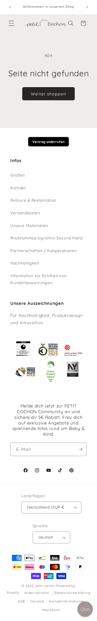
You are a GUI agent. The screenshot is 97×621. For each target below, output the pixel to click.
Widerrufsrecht (36, 593)
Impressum (51, 610)
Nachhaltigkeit (24, 263)
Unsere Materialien (29, 225)
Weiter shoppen (48, 93)
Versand (36, 601)
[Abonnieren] (80, 449)
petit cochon (45, 586)
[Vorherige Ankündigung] (10, 7)
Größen (17, 175)
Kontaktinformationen (66, 601)
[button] (11, 23)
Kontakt (18, 187)
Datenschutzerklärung (72, 593)
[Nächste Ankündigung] (87, 7)
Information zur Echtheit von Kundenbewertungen (38, 279)
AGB (21, 601)
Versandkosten (25, 212)
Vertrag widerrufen (48, 142)
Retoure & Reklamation (33, 200)
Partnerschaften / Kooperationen (43, 250)
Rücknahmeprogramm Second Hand (46, 238)
